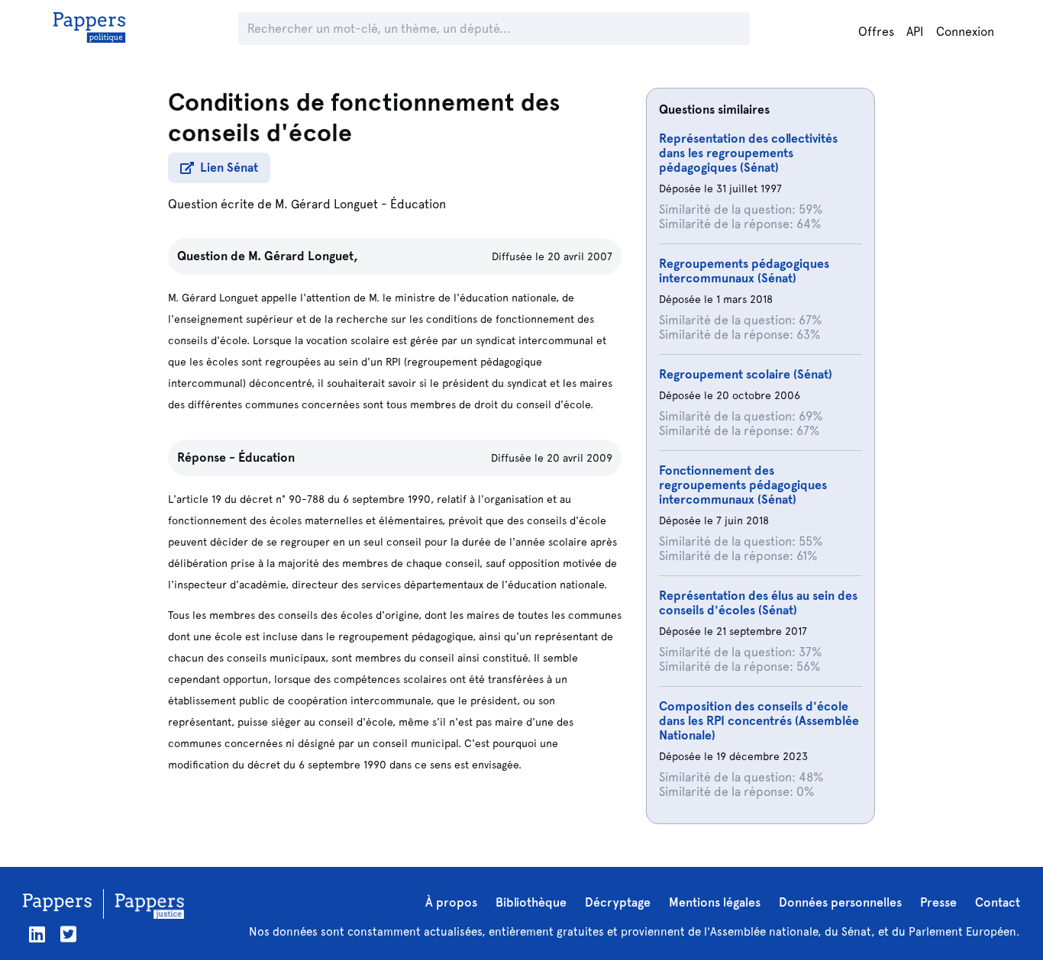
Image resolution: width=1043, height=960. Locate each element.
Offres (876, 31)
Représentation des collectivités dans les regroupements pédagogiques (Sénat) (748, 153)
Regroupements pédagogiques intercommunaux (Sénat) (744, 270)
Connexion (965, 31)
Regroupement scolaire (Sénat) (745, 374)
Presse (938, 902)
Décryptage (618, 902)
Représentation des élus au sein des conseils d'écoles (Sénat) (758, 602)
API (915, 31)
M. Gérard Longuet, (303, 256)
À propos (451, 902)
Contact (997, 902)
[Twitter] (68, 934)
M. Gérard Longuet (326, 204)
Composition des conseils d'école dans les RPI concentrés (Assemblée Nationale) (759, 721)
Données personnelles (840, 902)
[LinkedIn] (37, 934)
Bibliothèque (531, 902)
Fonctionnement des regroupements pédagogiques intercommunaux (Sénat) (743, 485)
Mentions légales (714, 902)
